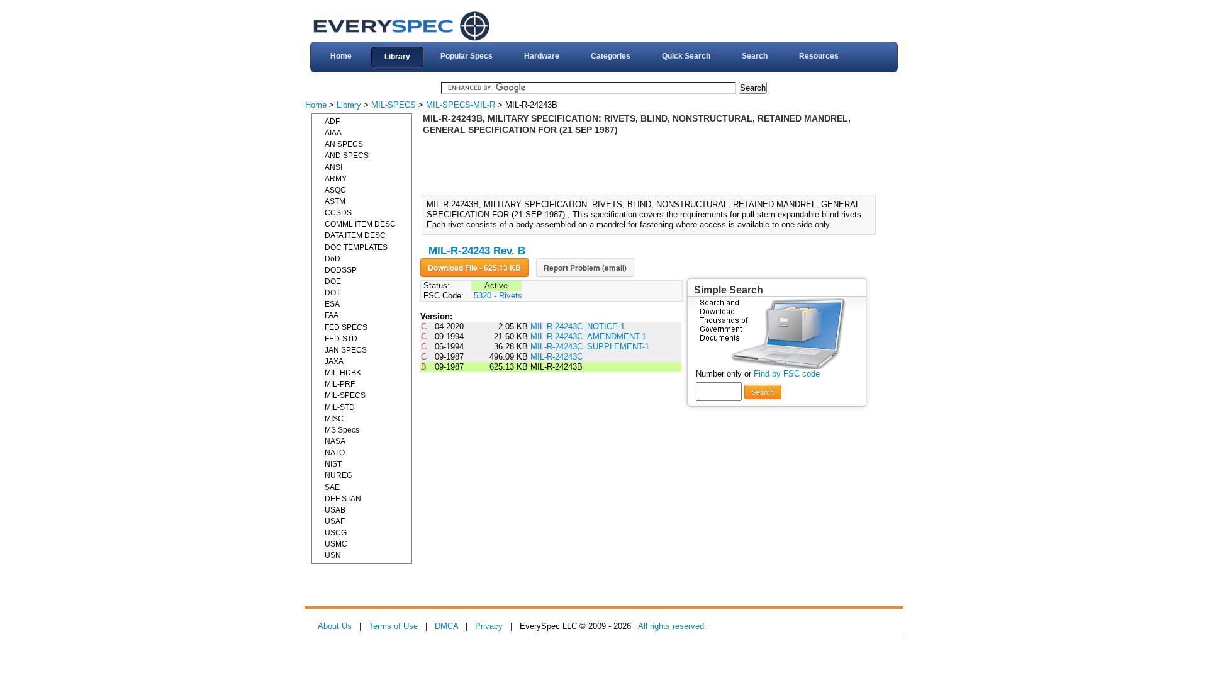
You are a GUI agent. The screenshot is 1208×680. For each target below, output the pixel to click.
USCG (336, 532)
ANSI (333, 167)
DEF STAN (343, 498)
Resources (819, 56)
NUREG (338, 475)
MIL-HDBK (343, 372)
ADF (332, 121)
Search (755, 56)
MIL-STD (340, 407)
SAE (332, 487)
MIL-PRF (340, 384)
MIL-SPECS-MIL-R (460, 105)
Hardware (541, 56)
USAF (335, 521)
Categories (610, 56)
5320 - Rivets (498, 295)
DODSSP (341, 270)
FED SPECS (346, 327)
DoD (332, 258)
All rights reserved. (672, 626)
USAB (335, 510)
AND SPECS (347, 155)
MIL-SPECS (393, 105)
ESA (332, 304)
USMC (336, 544)
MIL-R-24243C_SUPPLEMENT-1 (589, 346)
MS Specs (342, 430)
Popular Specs (466, 56)
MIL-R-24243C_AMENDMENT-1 (588, 336)
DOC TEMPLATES (356, 247)
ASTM (335, 201)
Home (341, 56)
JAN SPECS (346, 350)
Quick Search (686, 56)
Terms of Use (393, 626)
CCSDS (338, 212)
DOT (332, 292)
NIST (333, 464)
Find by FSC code (787, 373)
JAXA (334, 361)
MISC (334, 418)
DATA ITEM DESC (355, 235)
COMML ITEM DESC (360, 224)
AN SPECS (344, 144)
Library (397, 56)
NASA (335, 441)
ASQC (335, 190)
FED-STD (341, 338)
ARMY (336, 178)
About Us (335, 626)
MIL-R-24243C (556, 356)
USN (333, 555)
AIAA (333, 132)
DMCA (446, 626)
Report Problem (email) (585, 267)
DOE (333, 281)
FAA (331, 315)
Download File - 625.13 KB (474, 267)
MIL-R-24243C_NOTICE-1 (577, 326)
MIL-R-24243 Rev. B (476, 251)
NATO (335, 452)
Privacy (489, 626)
